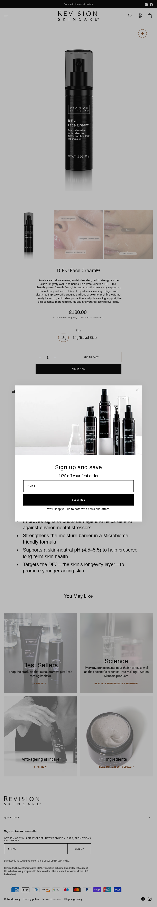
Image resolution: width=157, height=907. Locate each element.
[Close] (137, 390)
